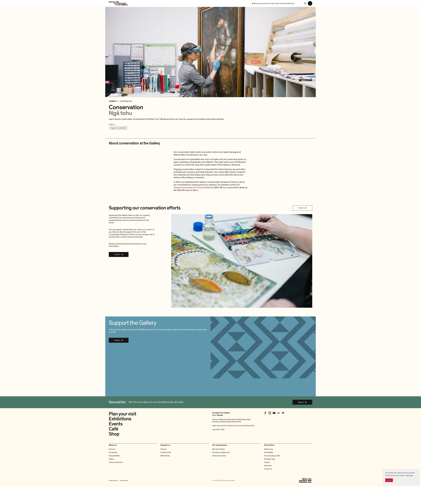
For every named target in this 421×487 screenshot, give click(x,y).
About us (112, 449)
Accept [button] (389, 480)
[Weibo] (283, 413)
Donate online (166, 452)
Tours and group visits (272, 455)
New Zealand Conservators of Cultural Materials (207, 186)
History (111, 459)
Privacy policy (113, 480)
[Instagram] (269, 413)
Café (113, 429)
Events (116, 424)
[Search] (305, 3)
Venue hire (268, 465)
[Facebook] (265, 413)
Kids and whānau (218, 449)
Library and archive (116, 462)
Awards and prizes (219, 455)
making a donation (144, 229)
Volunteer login (269, 459)
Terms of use (123, 480)
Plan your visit (122, 414)
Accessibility (268, 452)
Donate (301, 208)
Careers (267, 462)
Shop (114, 434)
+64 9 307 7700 (218, 429)
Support (117, 340)
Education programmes (221, 452)
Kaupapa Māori (114, 455)
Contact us (268, 469)
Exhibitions (120, 419)
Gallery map (268, 449)
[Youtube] (274, 413)
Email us (117, 254)
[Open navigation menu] (310, 3)
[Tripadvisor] (278, 413)
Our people (113, 452)
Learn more (409, 475)
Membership (165, 455)
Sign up (301, 402)
